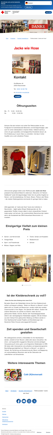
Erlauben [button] (48, 432)
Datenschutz (5, 417)
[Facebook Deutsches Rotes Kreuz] (18, 401)
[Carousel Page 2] (23, 285)
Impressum (5, 424)
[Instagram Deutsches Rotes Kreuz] (29, 401)
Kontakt (4, 411)
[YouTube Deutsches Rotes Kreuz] (24, 401)
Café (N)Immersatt (33, 374)
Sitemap (4, 414)
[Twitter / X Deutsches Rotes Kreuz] (34, 401)
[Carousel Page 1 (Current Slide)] (22, 285)
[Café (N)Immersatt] (13, 375)
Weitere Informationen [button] (15, 434)
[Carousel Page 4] (26, 285)
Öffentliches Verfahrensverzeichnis (7, 420)
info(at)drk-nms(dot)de (22, 92)
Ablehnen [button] (39, 432)
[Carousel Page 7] (30, 285)
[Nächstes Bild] (51, 271)
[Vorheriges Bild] (1, 271)
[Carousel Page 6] (29, 285)
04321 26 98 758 (21, 89)
